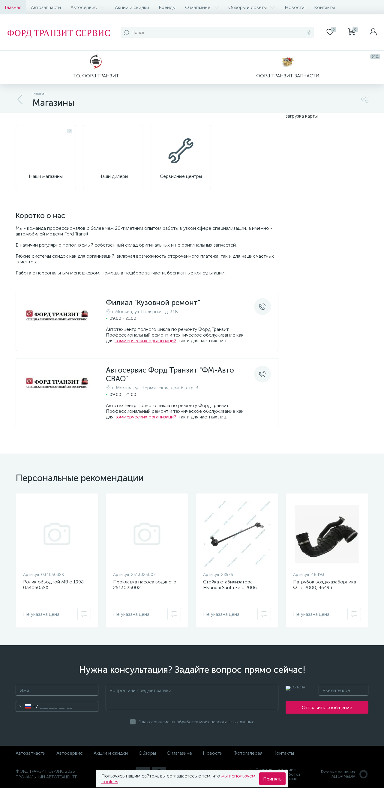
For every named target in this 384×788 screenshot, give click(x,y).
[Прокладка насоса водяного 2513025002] (147, 534)
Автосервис (83, 7)
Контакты (324, 7)
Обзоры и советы (247, 7)
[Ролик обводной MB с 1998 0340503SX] (57, 534)
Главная (13, 7)
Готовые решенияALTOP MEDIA (338, 774)
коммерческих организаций (145, 340)
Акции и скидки (132, 7)
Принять (272, 779)
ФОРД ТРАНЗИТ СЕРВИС (58, 32)
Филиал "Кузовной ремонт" (153, 302)
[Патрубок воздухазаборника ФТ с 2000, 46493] (327, 534)
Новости (294, 7)
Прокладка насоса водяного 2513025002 (144, 584)
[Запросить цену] (84, 614)
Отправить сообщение (327, 707)
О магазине (197, 7)
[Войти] (373, 32)
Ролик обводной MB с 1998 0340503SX (53, 584)
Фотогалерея (247, 753)
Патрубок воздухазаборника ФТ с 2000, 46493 (324, 584)
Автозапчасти (46, 7)
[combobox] (27, 706)
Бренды (167, 7)
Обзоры (147, 753)
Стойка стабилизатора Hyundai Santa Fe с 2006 (230, 584)
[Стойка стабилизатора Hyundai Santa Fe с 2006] (237, 534)
